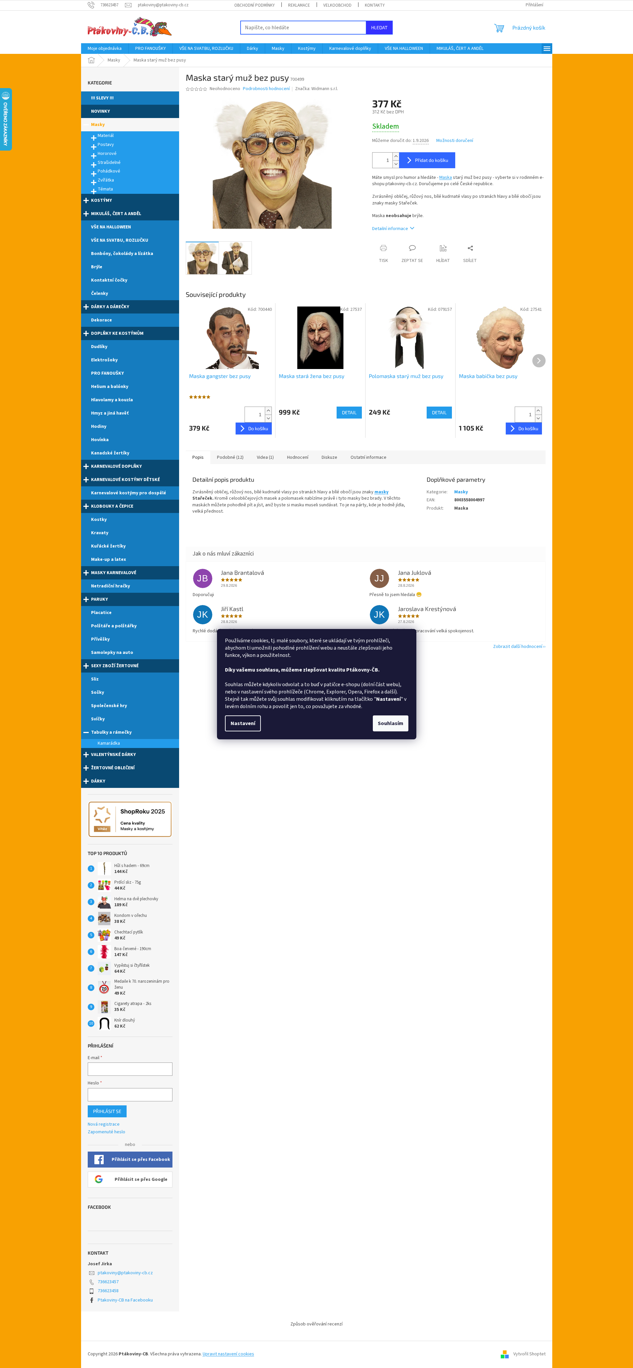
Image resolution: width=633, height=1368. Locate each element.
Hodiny (98, 426)
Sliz (95, 679)
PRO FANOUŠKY (107, 373)
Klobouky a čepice (112, 506)
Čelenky (99, 293)
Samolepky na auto (112, 652)
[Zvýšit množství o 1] (395, 156)
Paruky (99, 599)
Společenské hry (109, 705)
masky (381, 492)
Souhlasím (390, 723)
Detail (349, 412)
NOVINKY (100, 111)
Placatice (101, 612)
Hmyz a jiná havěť (110, 413)
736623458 (108, 1291)
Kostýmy (101, 200)
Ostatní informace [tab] (368, 457)
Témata (105, 189)
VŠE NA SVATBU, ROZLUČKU (119, 240)
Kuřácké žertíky (108, 546)
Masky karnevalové (113, 572)
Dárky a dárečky (110, 307)
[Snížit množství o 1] (395, 164)
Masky (98, 124)
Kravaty (99, 533)
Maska (445, 177)
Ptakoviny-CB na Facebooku (125, 1300)
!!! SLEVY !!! (102, 98)
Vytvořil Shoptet (529, 1354)
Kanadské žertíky (110, 453)
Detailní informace (390, 228)
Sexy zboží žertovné (115, 666)
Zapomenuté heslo (106, 1132)
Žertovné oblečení (113, 768)
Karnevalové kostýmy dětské (125, 479)
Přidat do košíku (431, 160)
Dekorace (101, 320)
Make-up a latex (108, 559)
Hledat (379, 27)
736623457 (108, 1282)
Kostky (99, 519)
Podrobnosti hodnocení (266, 89)
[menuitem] (104, 48)
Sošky (97, 692)
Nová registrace (104, 1124)
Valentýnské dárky (113, 754)
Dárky (98, 781)
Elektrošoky (104, 360)
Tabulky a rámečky (111, 732)
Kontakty (375, 5)
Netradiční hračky (110, 586)
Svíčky (98, 719)
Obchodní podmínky (254, 5)
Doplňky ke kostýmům (117, 333)
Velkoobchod (337, 5)
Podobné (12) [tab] (230, 457)
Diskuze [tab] (329, 457)
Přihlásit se (107, 1111)
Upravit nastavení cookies (228, 1354)
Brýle (96, 267)
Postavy (106, 144)
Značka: (316, 88)
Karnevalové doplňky (116, 466)
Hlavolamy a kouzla (112, 400)
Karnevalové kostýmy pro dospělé (128, 493)
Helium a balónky (109, 386)
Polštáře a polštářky (114, 626)
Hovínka (100, 439)
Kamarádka (109, 743)
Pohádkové (109, 171)
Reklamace (299, 5)
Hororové (107, 153)
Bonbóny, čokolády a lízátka (122, 253)
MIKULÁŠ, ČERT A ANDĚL (116, 213)
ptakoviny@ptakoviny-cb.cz (125, 1273)
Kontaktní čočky (109, 280)
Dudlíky (99, 346)
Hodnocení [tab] (297, 457)
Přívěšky (100, 639)
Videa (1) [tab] (265, 457)
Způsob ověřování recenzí (316, 1324)
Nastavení (243, 723)
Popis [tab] (198, 457)
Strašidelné (109, 162)
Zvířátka (106, 180)
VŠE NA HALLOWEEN (111, 227)
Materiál (106, 135)
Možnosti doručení (454, 141)
